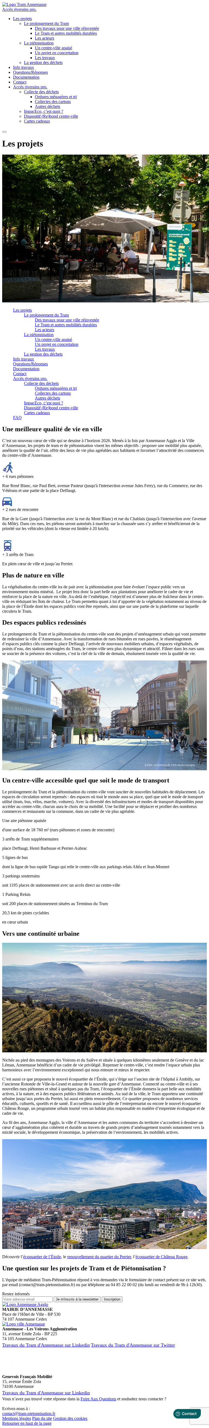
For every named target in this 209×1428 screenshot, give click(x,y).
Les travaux (45, 57)
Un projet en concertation (56, 52)
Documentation (26, 77)
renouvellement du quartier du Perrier (99, 1256)
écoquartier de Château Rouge (162, 1256)
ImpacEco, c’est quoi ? (43, 111)
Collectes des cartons (53, 101)
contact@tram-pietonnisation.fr (28, 1413)
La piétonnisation (39, 43)
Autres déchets (47, 106)
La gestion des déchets (43, 62)
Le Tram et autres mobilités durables (66, 33)
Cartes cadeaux (37, 121)
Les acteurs (44, 38)
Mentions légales (16, 1418)
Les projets (22, 18)
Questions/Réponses (30, 72)
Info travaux (23, 67)
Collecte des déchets (41, 92)
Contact (19, 82)
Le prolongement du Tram (46, 23)
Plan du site (42, 1418)
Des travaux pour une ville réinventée (67, 28)
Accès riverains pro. (19, 9)
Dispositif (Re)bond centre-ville (51, 116)
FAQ (17, 417)
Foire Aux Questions (98, 1399)
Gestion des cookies (70, 1418)
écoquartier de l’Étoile (42, 1256)
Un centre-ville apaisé (53, 48)
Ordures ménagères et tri (56, 96)
